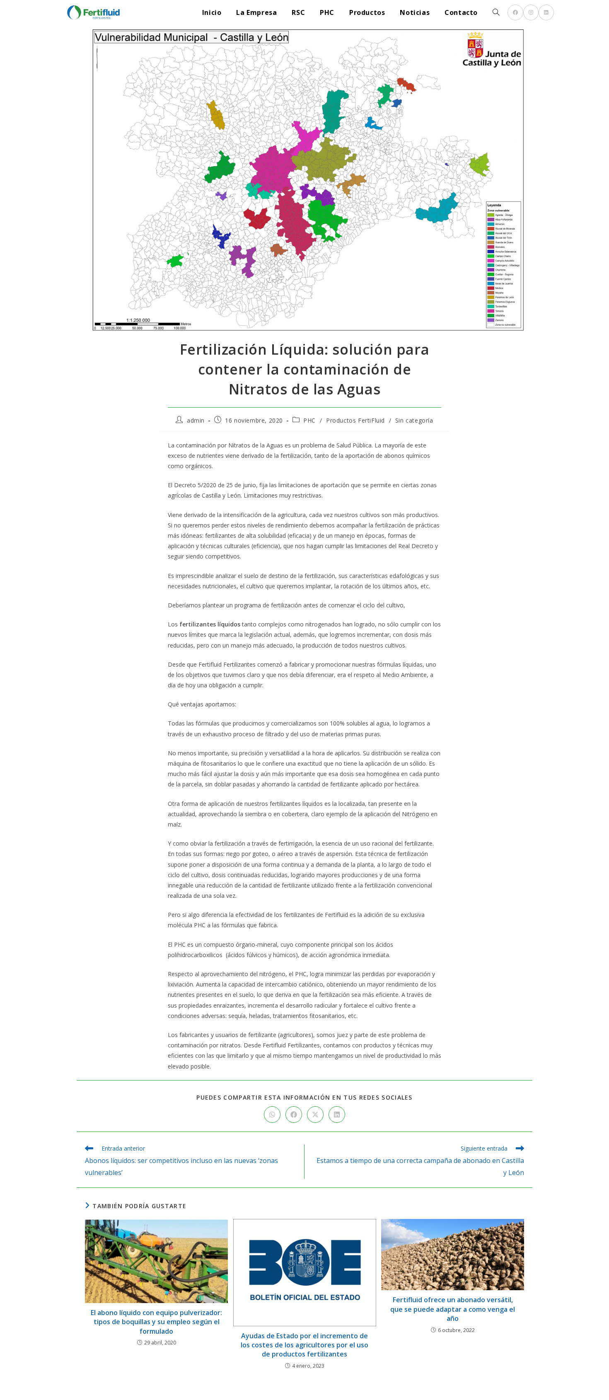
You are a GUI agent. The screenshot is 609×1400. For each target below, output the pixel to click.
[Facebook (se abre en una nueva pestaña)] (515, 12)
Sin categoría (414, 420)
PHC (309, 420)
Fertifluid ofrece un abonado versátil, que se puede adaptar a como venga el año (452, 1309)
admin (196, 420)
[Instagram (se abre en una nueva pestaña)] (531, 12)
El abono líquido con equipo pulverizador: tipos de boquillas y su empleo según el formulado (156, 1322)
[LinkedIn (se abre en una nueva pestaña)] (546, 12)
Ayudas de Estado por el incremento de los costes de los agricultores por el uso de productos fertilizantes (304, 1345)
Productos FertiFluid (355, 420)
